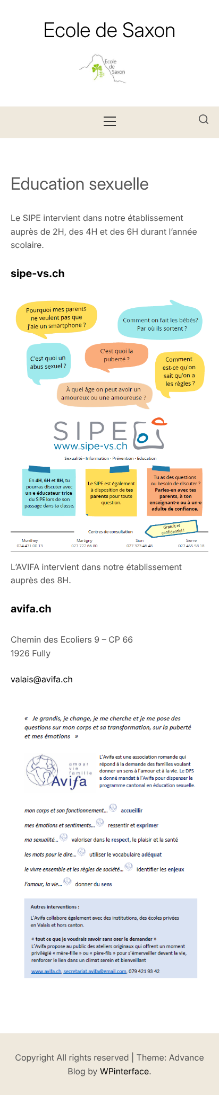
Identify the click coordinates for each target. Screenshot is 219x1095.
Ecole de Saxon (109, 30)
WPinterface (124, 1071)
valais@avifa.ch (42, 679)
